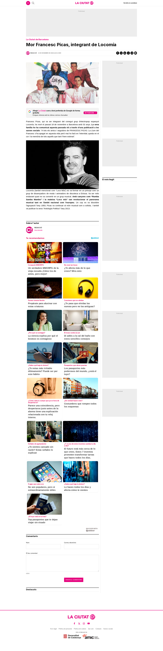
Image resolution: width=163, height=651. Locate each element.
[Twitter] (121, 53)
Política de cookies (80, 629)
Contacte (98, 629)
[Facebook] (117, 53)
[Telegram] (132, 53)
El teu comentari (31, 553)
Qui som (91, 629)
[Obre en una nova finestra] (72, 636)
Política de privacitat (65, 629)
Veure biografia (38, 230)
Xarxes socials (108, 629)
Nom (27, 542)
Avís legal (53, 629)
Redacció (33, 53)
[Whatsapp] (128, 53)
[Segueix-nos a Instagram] (84, 623)
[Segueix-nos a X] (79, 623)
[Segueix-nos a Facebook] (74, 623)
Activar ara (89, 113)
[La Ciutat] (84, 3)
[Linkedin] (124, 53)
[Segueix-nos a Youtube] (88, 623)
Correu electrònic (70, 542)
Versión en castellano (130, 3)
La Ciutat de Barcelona (37, 39)
